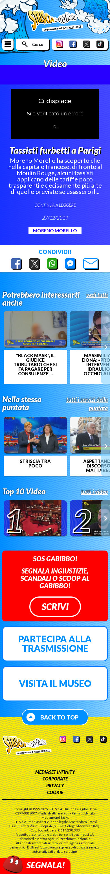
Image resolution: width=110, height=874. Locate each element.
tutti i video (94, 491)
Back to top (59, 717)
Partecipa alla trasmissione (55, 643)
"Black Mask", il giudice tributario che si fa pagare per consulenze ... (35, 364)
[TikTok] (100, 44)
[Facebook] (73, 44)
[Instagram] (59, 44)
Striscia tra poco (35, 463)
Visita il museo (55, 683)
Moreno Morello (55, 230)
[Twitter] (86, 44)
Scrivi (55, 606)
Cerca (37, 44)
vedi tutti (97, 294)
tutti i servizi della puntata (87, 403)
